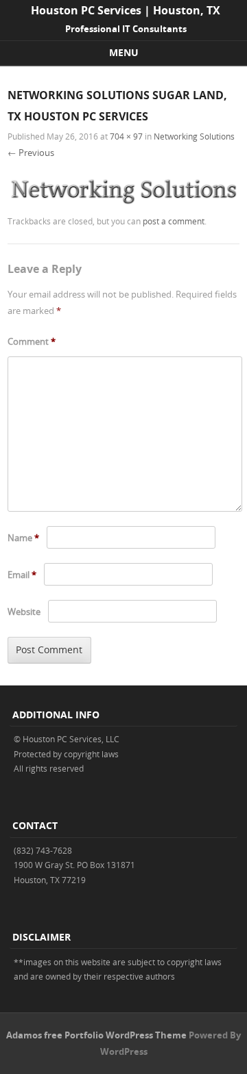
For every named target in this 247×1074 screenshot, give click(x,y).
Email (22, 574)
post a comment (173, 220)
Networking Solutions (194, 136)
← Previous (31, 152)
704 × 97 (126, 136)
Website (24, 611)
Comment (32, 341)
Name (23, 538)
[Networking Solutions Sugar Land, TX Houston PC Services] (123, 203)
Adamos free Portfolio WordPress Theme (96, 1035)
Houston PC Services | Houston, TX (125, 10)
